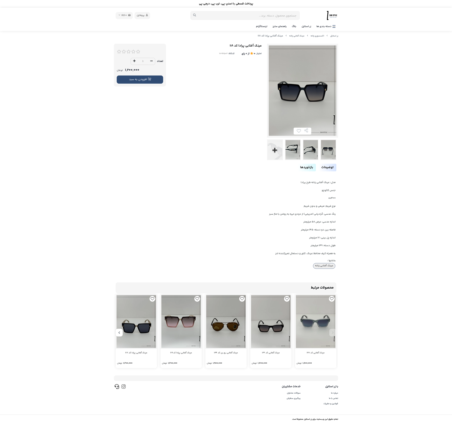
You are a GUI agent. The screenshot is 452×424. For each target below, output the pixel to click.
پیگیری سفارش (294, 398)
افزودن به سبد (138, 79)
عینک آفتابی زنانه (296, 36)
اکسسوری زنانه (317, 36)
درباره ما (334, 393)
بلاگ (294, 26)
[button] (332, 332)
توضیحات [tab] (327, 167)
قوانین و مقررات (330, 404)
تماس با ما (333, 398)
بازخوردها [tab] (306, 167)
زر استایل (306, 26)
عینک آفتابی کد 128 (316, 353)
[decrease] (151, 61)
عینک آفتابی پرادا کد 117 (136, 353)
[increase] (134, 61)
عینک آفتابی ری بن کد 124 (226, 353)
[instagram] (123, 387)
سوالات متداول (294, 393)
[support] (117, 387)
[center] (194, 15)
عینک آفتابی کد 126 (271, 353)
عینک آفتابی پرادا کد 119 (181, 353)
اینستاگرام (261, 26)
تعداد (160, 61)
